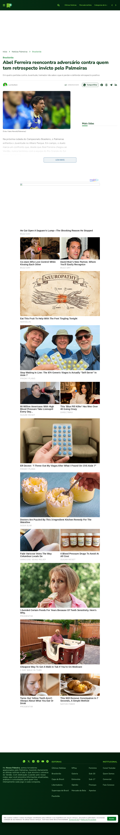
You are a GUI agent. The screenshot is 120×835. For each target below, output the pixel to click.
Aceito (111, 819)
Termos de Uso (74, 820)
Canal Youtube (109, 768)
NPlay (74, 768)
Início (5, 51)
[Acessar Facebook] (38, 761)
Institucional (110, 762)
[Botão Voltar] (112, 5)
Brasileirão (36, 51)
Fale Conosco (108, 785)
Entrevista (76, 779)
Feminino (93, 768)
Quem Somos (108, 773)
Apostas (92, 790)
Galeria (75, 773)
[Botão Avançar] (115, 5)
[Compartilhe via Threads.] (106, 85)
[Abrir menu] (4, 5)
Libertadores (57, 785)
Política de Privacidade (88, 820)
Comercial (107, 779)
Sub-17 (92, 779)
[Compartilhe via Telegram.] (111, 85)
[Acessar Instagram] (33, 761)
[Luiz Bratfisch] (5, 85)
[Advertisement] (60, 30)
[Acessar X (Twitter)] (28, 761)
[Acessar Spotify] (47, 761)
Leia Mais (60, 160)
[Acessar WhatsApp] (24, 761)
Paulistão (56, 796)
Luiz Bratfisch (12, 85)
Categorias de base (101, 5)
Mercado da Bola (85, 5)
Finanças (92, 785)
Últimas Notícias (71, 5)
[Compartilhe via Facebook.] (101, 85)
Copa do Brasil (58, 779)
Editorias (56, 762)
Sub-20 (92, 773)
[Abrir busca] (58, 5)
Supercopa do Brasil (60, 790)
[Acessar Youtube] (42, 761)
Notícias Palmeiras (20, 51)
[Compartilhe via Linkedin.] (115, 85)
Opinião (75, 785)
